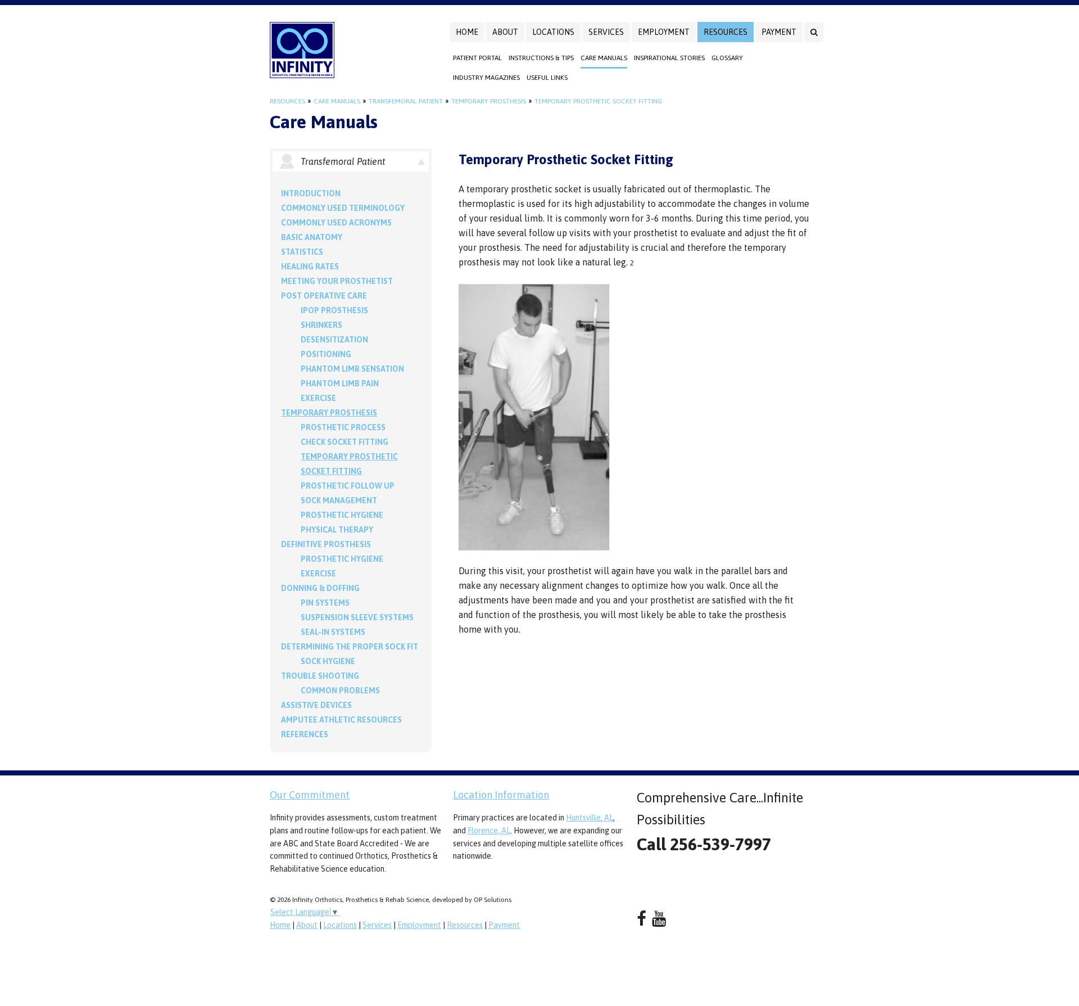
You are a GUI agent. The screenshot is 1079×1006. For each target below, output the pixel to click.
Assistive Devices (316, 705)
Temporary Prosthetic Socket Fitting (598, 101)
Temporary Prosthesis (488, 101)
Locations (553, 32)
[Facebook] (641, 918)
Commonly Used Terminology (343, 208)
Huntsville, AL (589, 817)
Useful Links (547, 78)
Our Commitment (310, 795)
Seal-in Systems (333, 632)
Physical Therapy (337, 529)
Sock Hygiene (328, 661)
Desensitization (334, 339)
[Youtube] (659, 918)
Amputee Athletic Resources (341, 719)
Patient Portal (477, 58)
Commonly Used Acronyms (336, 222)
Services (606, 32)
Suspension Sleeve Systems (357, 617)
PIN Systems (325, 602)
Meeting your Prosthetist (337, 281)
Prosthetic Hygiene (342, 515)
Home (467, 32)
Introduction (311, 193)
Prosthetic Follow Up (348, 485)
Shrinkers (321, 325)
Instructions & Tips (541, 58)
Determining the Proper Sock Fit (349, 646)
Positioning (326, 354)
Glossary (727, 58)
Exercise (318, 398)
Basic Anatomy (311, 237)
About (505, 32)
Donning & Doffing (320, 588)
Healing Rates (310, 266)
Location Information (501, 795)
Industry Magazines (486, 78)
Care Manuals (604, 58)
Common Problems (340, 690)
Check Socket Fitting (344, 441)
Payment (778, 32)
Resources (725, 32)
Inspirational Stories (669, 58)
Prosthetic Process (343, 427)
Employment (664, 32)
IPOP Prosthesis (334, 310)
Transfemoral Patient (406, 101)
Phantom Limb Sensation (352, 368)
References (304, 734)
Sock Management (339, 500)
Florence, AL (489, 830)
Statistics (302, 251)
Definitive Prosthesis (326, 544)
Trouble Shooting (320, 675)
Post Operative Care (324, 295)
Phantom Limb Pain (340, 383)
